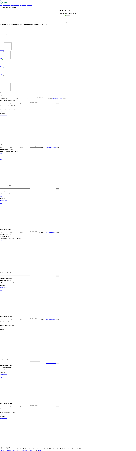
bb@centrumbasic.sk (3, 115)
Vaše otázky (9, 5)
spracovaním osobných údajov (57, 98)
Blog (20, 5)
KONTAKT (30, 5)
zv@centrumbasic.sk (3, 418)
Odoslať (64, 98)
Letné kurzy (5, 5)
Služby (1, 5)
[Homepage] (68, 2)
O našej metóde (13, 5)
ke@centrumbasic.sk (3, 200)
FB (25, 5)
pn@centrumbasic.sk (3, 287)
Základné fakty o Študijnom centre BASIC (26, 450)
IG (27, 5)
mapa (1, 117)
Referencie (23, 5)
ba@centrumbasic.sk (3, 156)
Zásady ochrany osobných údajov (5, 450)
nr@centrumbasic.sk (3, 243)
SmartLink (39, 450)
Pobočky (17, 5)
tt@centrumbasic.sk (3, 374)
